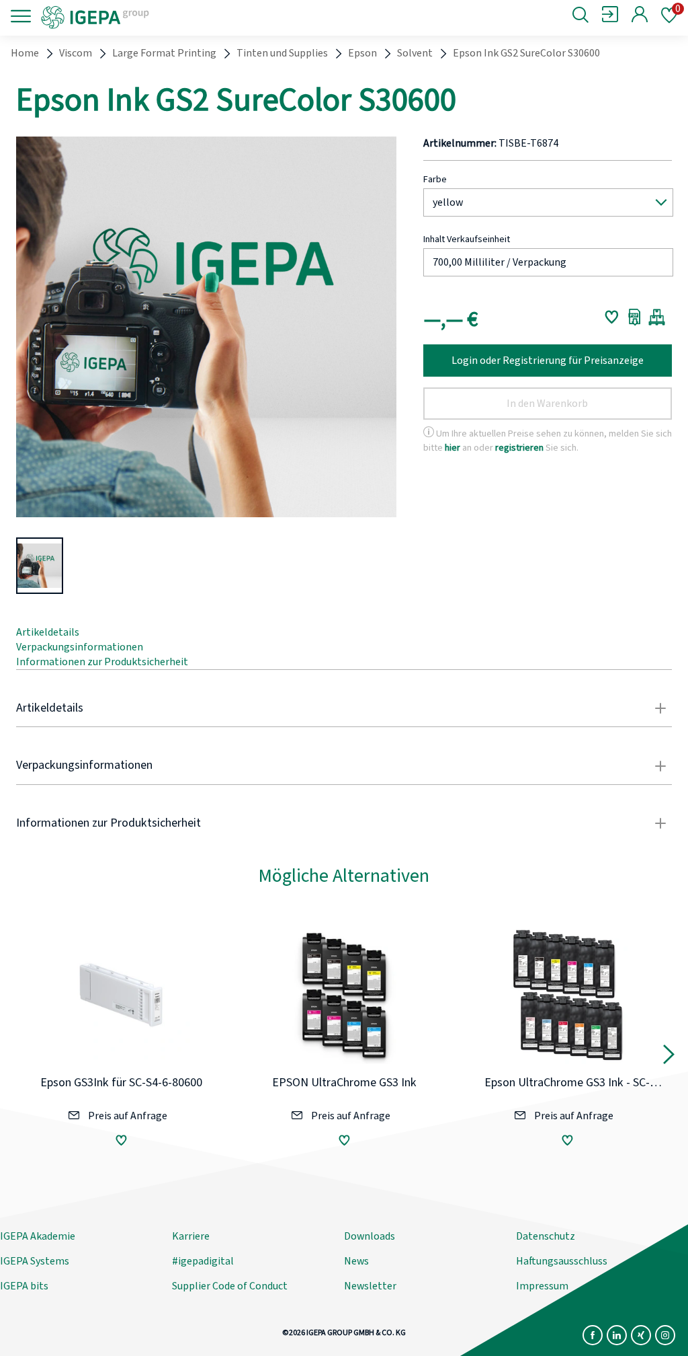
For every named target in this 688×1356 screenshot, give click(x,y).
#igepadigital (203, 1261)
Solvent (415, 53)
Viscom (75, 53)
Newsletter (370, 1286)
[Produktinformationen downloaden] (634, 317)
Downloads (369, 1236)
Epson (362, 53)
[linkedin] (617, 1335)
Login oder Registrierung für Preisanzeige (548, 360)
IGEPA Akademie (37, 1236)
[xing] (641, 1335)
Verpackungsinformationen (79, 647)
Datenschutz (545, 1236)
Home (25, 53)
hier (452, 448)
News (356, 1261)
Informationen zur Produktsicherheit (102, 661)
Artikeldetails (47, 632)
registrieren (519, 448)
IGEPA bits (24, 1286)
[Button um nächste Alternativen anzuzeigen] (669, 1057)
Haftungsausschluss (561, 1261)
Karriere (191, 1236)
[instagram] (665, 1335)
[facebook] (593, 1335)
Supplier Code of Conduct (230, 1286)
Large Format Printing (164, 53)
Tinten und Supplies (282, 53)
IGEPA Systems (34, 1261)
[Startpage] (151, 16)
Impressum (542, 1286)
